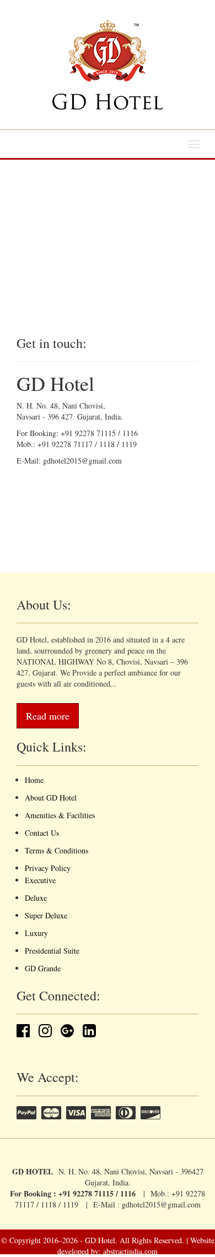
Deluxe (36, 898)
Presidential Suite (52, 950)
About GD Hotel (51, 797)
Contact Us (42, 833)
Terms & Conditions (56, 850)
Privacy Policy (48, 868)
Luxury (36, 933)
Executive (40, 880)
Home (34, 780)
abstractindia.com (130, 1251)
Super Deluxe (46, 915)
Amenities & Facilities (60, 815)
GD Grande (43, 968)
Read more (47, 715)
